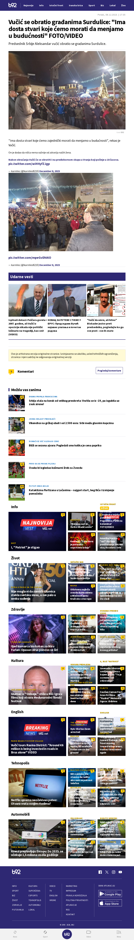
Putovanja (18, 909)
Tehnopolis (35, 900)
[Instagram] (113, 872)
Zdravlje (17, 905)
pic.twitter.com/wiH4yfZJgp (29, 164)
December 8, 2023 (49, 171)
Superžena (34, 890)
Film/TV (104, 688)
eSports (33, 895)
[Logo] (12, 5)
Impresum (71, 890)
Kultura (33, 886)
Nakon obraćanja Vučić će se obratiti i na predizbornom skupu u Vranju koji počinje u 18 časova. (63, 159)
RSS (68, 909)
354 (22, 486)
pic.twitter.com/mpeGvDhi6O (29, 257)
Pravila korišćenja (76, 895)
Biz (13, 895)
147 (22, 397)
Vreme (53, 900)
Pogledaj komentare (109, 370)
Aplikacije (71, 905)
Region (74, 537)
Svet (13, 543)
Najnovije (29, 5)
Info (14, 886)
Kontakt (70, 914)
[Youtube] (120, 872)
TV (51, 890)
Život (15, 900)
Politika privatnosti (77, 900)
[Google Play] (110, 894)
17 (22, 419)
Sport (15, 890)
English (104, 712)
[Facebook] (100, 872)
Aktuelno (105, 770)
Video (53, 886)
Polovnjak (76, 818)
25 (22, 464)
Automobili (35, 905)
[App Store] (110, 903)
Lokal (32, 909)
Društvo (75, 520)
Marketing (71, 886)
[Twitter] (107, 872)
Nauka (73, 585)
